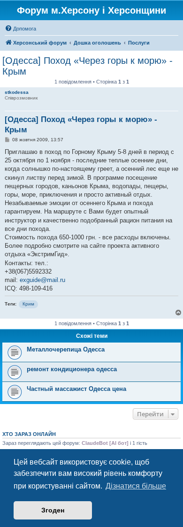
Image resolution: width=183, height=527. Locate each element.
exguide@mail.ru (42, 279)
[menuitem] (20, 28)
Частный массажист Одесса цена (76, 388)
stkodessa (17, 92)
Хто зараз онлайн (29, 434)
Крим (28, 303)
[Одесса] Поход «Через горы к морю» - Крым (87, 65)
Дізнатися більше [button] (136, 486)
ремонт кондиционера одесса (72, 369)
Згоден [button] (52, 510)
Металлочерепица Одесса (66, 349)
